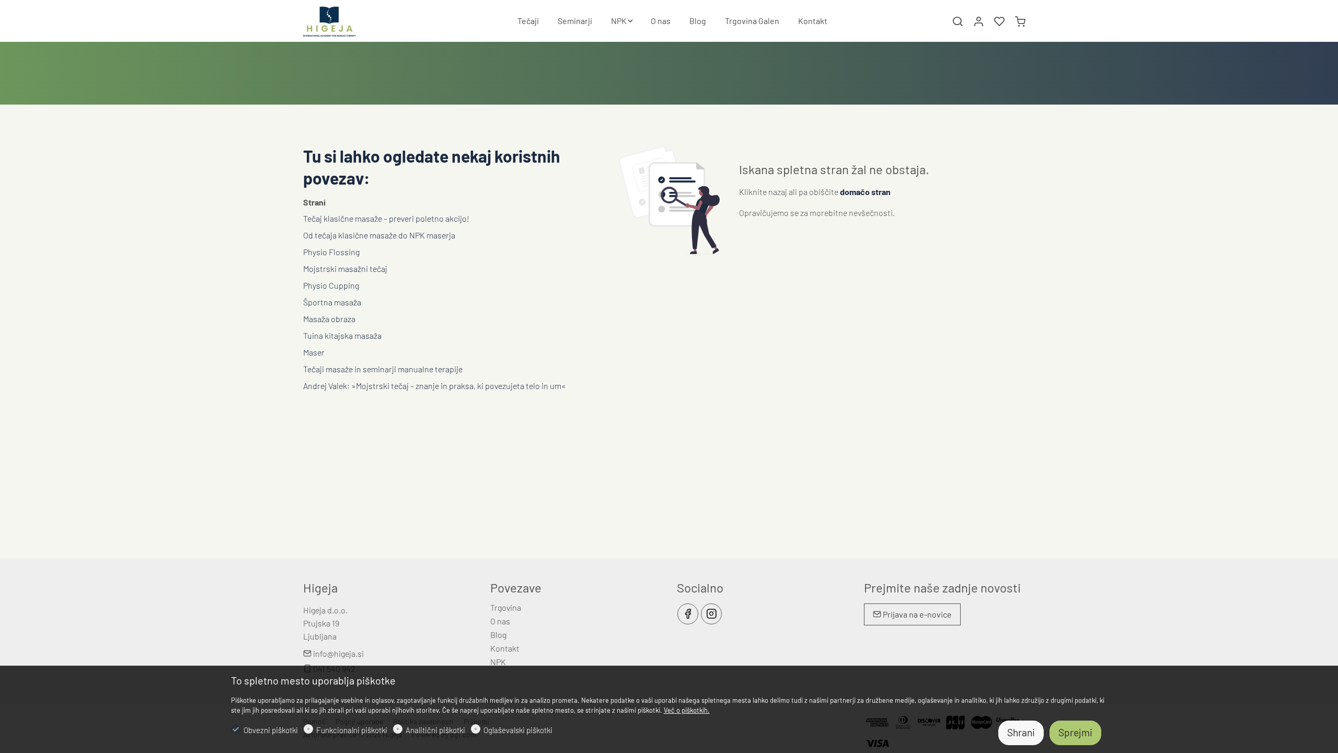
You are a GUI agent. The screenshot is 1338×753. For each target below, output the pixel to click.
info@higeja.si (338, 653)
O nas (500, 621)
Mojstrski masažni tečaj (345, 268)
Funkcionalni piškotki (351, 730)
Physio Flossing (331, 252)
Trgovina (505, 607)
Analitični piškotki (435, 730)
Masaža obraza (329, 319)
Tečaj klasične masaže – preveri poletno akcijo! (386, 218)
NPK (498, 662)
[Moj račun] (978, 21)
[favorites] (999, 21)
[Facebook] (687, 613)
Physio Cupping (331, 285)
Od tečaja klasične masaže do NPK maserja (379, 235)
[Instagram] (711, 613)
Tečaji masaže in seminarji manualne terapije (383, 369)
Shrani (1021, 732)
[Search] (957, 21)
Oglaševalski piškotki (517, 730)
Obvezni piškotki (271, 730)
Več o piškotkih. (687, 710)
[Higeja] (347, 20)
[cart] (1020, 21)
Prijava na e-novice (916, 614)
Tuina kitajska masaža (342, 335)
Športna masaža (332, 302)
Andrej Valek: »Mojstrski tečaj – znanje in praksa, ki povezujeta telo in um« (434, 386)
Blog (498, 635)
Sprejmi (1075, 732)
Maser (314, 352)
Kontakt (505, 648)
